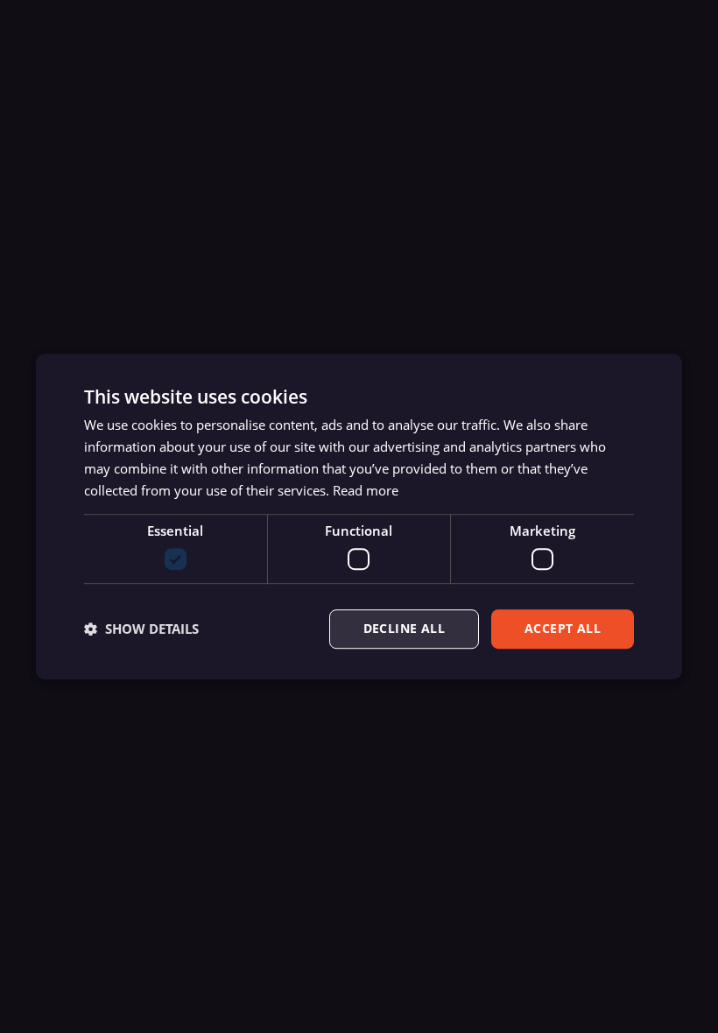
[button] (141, 628)
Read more (365, 490)
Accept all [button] (562, 628)
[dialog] (359, 516)
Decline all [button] (404, 628)
